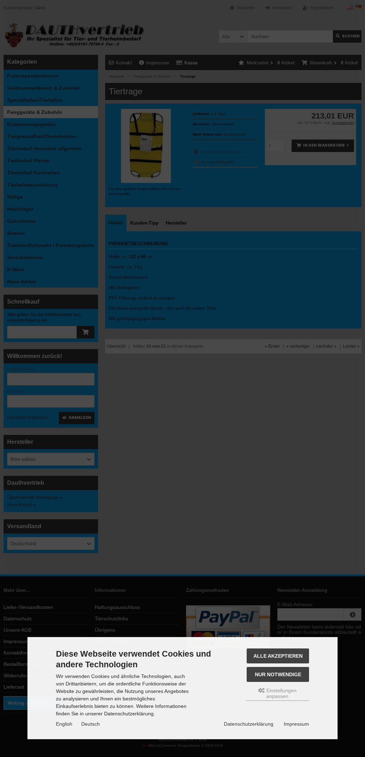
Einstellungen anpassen (281, 693)
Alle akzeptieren (278, 656)
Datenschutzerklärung (248, 724)
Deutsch (90, 724)
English (64, 724)
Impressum (296, 724)
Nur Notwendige (278, 674)
